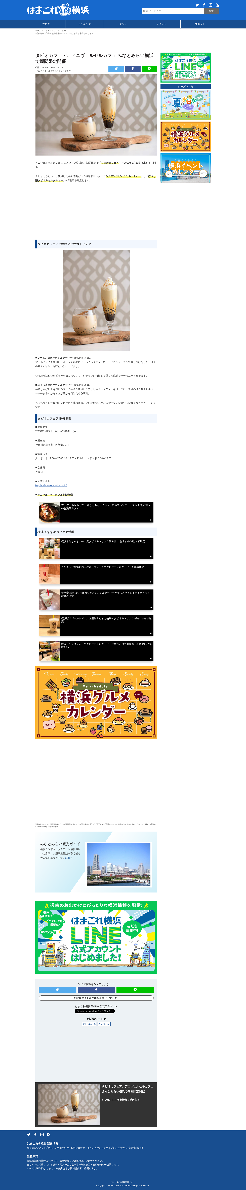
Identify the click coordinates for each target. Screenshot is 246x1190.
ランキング (84, 24)
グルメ (123, 24)
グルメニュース (89, 1024)
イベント (161, 24)
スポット (200, 24)
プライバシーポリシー (57, 1147)
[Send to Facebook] (133, 69)
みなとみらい (104, 1024)
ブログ (46, 24)
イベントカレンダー (97, 1147)
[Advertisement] (123, 43)
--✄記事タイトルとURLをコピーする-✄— (54, 71)
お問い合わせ (78, 1147)
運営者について (35, 1147)
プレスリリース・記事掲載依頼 (127, 1147)
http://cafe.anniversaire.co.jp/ (51, 485)
